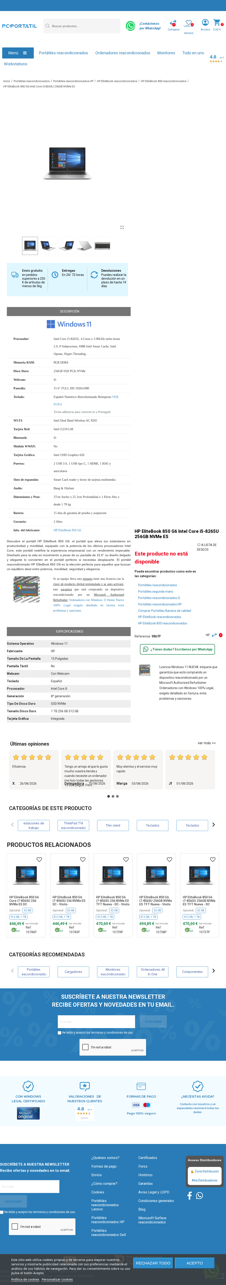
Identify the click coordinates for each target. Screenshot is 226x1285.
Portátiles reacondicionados (63, 53)
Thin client (112, 825)
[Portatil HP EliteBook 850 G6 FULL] (122, 227)
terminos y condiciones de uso (112, 1032)
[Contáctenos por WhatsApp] (131, 26)
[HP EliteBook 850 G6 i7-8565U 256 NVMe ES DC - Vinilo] (69, 875)
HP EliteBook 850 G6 (67, 530)
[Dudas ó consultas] (146, 649)
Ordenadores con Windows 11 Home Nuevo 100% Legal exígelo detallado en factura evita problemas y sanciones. (88, 605)
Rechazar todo (153, 1263)
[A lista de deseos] (39, 860)
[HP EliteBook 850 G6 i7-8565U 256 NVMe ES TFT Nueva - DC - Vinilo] (113, 875)
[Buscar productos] (47, 26)
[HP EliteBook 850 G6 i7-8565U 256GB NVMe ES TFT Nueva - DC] (199, 875)
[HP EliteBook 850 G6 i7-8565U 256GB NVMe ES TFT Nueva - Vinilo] (156, 875)
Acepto (194, 1263)
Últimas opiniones (29, 744)
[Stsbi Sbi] (190, 1196)
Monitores (166, 53)
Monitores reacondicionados (113, 972)
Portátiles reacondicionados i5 (159, 598)
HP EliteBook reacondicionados (159, 617)
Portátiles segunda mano (155, 591)
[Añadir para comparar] (215, 635)
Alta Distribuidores (204, 1180)
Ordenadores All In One (153, 972)
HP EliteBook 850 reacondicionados (162, 623)
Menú (13, 53)
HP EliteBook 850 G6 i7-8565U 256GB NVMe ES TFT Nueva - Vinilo (155, 900)
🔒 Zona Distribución (204, 1171)
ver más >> (207, 743)
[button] (12, 824)
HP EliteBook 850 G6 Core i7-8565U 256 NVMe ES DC (24, 900)
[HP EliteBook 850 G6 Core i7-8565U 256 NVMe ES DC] (26, 875)
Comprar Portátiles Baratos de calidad (164, 610)
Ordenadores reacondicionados (122, 53)
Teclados (152, 825)
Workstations (15, 64)
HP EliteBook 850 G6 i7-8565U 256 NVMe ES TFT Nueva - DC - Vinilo (113, 900)
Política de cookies (25, 1279)
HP (208, 635)
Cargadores (73, 972)
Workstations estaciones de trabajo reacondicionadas (34, 825)
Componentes (192, 972)
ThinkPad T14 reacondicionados (73, 825)
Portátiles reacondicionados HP (160, 604)
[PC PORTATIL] (19, 26)
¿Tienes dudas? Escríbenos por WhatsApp (181, 649)
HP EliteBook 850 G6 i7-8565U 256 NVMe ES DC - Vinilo (69, 900)
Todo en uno (193, 53)
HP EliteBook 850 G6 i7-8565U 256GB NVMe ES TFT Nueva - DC (199, 900)
